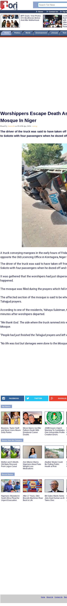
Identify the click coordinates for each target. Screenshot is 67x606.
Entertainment (41, 33)
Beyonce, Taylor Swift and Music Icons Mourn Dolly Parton (11, 430)
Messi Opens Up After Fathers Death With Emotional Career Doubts (32, 431)
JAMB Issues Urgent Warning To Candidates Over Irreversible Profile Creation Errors (55, 431)
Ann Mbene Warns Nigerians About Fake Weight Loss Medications (32, 465)
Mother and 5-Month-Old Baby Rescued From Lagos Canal (10, 464)
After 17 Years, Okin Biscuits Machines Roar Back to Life (33, 498)
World (28, 33)
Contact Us (53, 12)
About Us (49, 597)
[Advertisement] (33, 72)
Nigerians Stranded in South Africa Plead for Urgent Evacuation (10, 498)
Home (40, 12)
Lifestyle (54, 33)
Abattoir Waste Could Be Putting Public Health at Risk (54, 464)
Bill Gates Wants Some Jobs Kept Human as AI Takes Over (54, 498)
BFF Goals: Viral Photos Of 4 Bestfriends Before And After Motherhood (31, 18)
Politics (17, 33)
